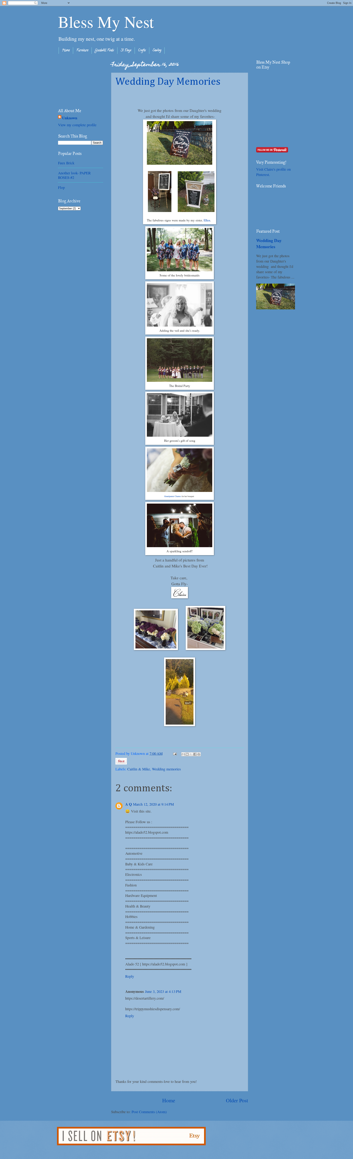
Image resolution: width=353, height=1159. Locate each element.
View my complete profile (77, 124)
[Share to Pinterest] (199, 754)
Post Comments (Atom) (149, 1111)
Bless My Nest (106, 21)
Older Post (237, 1100)
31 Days (126, 50)
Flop (61, 187)
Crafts (142, 50)
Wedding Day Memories (167, 82)
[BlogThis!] (187, 754)
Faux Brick (66, 162)
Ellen (207, 220)
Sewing (157, 50)
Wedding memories (166, 769)
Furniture (82, 50)
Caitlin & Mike (138, 769)
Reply (129, 976)
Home (66, 50)
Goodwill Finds (104, 50)
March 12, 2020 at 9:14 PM (153, 804)
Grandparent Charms (172, 496)
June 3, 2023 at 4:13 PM (163, 991)
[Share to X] (191, 754)
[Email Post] (174, 753)
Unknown (69, 118)
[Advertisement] (78, 80)
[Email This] (183, 754)
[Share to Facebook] (195, 754)
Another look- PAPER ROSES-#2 (74, 175)
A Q (128, 804)
